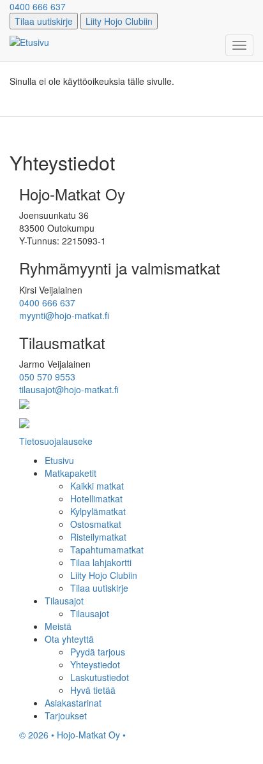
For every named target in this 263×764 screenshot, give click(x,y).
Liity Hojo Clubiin (119, 21)
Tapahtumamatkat (107, 549)
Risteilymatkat (98, 536)
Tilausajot (64, 600)
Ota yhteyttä (69, 639)
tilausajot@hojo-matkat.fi (69, 389)
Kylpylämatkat (98, 511)
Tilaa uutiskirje (44, 21)
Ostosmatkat (95, 524)
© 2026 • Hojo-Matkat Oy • (72, 734)
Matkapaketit (70, 473)
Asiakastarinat (73, 702)
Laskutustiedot (99, 677)
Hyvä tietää (93, 690)
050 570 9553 (47, 376)
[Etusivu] (29, 41)
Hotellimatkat (96, 498)
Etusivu (59, 460)
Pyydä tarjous (97, 651)
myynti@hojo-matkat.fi (64, 315)
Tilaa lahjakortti (101, 562)
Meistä (58, 626)
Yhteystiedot (95, 664)
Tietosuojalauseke (56, 441)
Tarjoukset (66, 715)
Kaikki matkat (97, 485)
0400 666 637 (38, 6)
